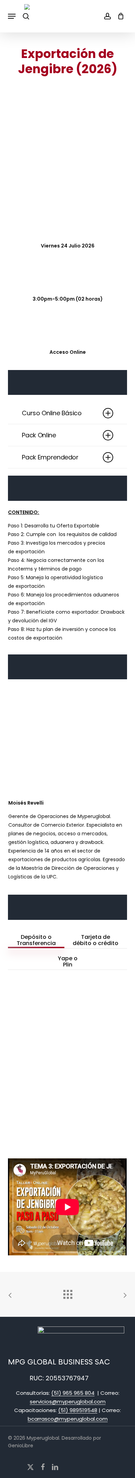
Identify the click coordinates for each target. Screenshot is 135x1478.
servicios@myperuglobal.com (68, 1401)
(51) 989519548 (77, 1410)
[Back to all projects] (67, 1293)
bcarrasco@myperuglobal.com (68, 1418)
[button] (12, 16)
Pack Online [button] (39, 435)
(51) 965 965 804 (72, 1393)
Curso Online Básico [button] (51, 413)
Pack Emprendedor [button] (50, 457)
